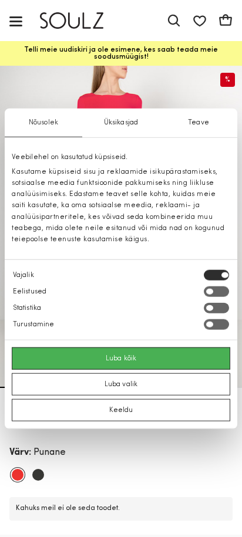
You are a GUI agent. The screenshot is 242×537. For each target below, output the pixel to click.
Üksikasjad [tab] (121, 122)
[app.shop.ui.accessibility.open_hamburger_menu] (15, 20)
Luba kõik (121, 358)
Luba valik (121, 384)
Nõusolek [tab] (43, 122)
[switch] (216, 291)
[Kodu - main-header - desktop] (80, 21)
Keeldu (121, 410)
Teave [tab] (198, 122)
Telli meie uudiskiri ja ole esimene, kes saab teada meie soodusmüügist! (121, 53)
